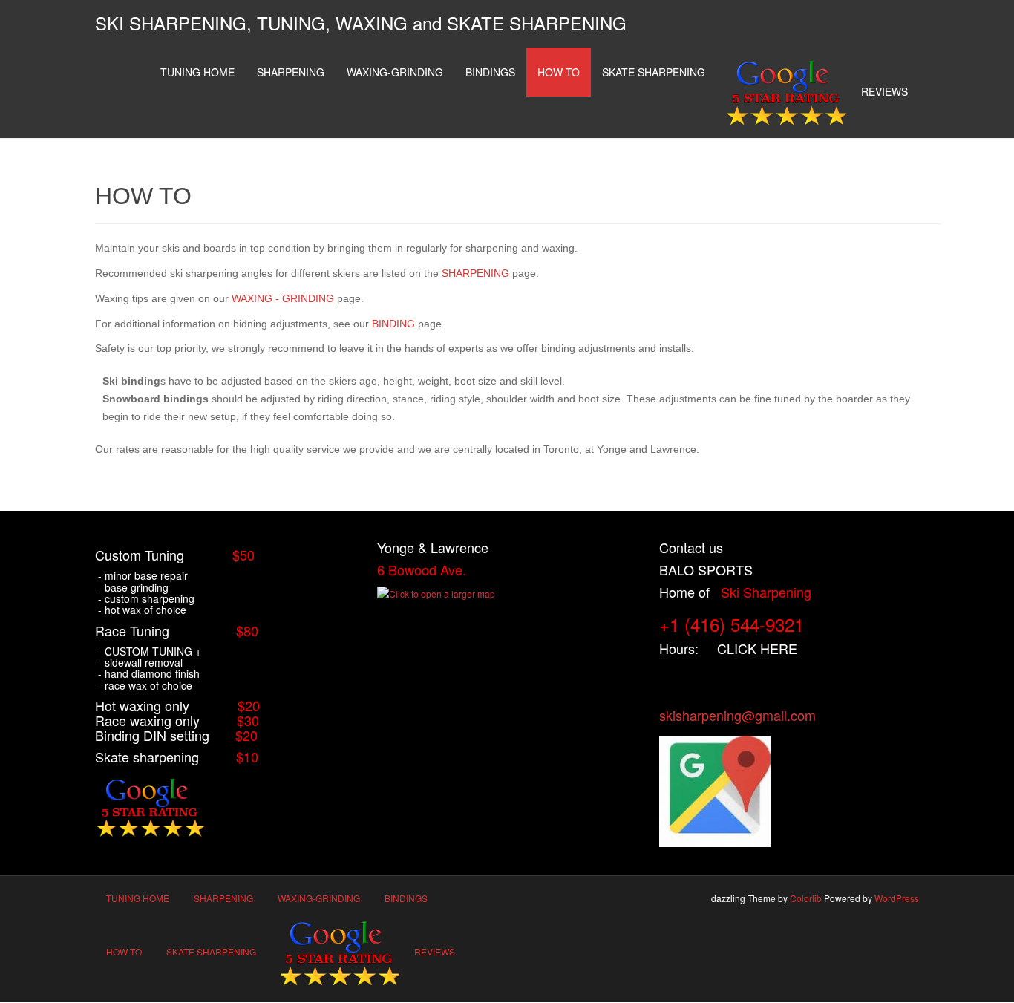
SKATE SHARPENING (653, 72)
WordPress (896, 898)
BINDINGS (490, 72)
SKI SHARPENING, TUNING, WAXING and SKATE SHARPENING (361, 23)
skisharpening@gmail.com (737, 715)
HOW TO (558, 72)
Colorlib (806, 898)
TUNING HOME (197, 72)
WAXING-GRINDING (395, 72)
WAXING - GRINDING (283, 298)
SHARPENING (290, 72)
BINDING (393, 324)
